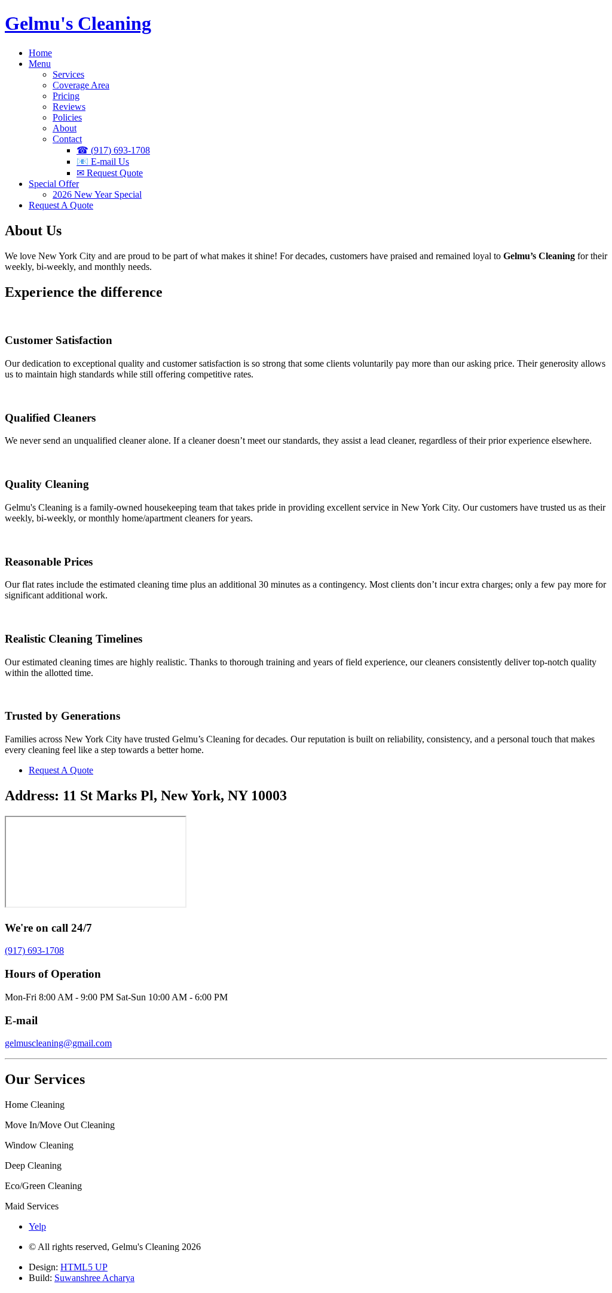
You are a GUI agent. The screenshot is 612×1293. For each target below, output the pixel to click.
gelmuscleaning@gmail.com (58, 1043)
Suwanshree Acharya (94, 1278)
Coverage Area (81, 85)
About (64, 128)
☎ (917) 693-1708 (113, 150)
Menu (40, 64)
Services (68, 74)
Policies (67, 117)
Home (40, 53)
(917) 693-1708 (34, 950)
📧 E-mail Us (102, 161)
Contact (67, 139)
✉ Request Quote (109, 173)
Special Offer (54, 184)
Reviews (69, 107)
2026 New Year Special (97, 194)
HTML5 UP (84, 1267)
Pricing (66, 96)
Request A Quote (61, 205)
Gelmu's (78, 23)
